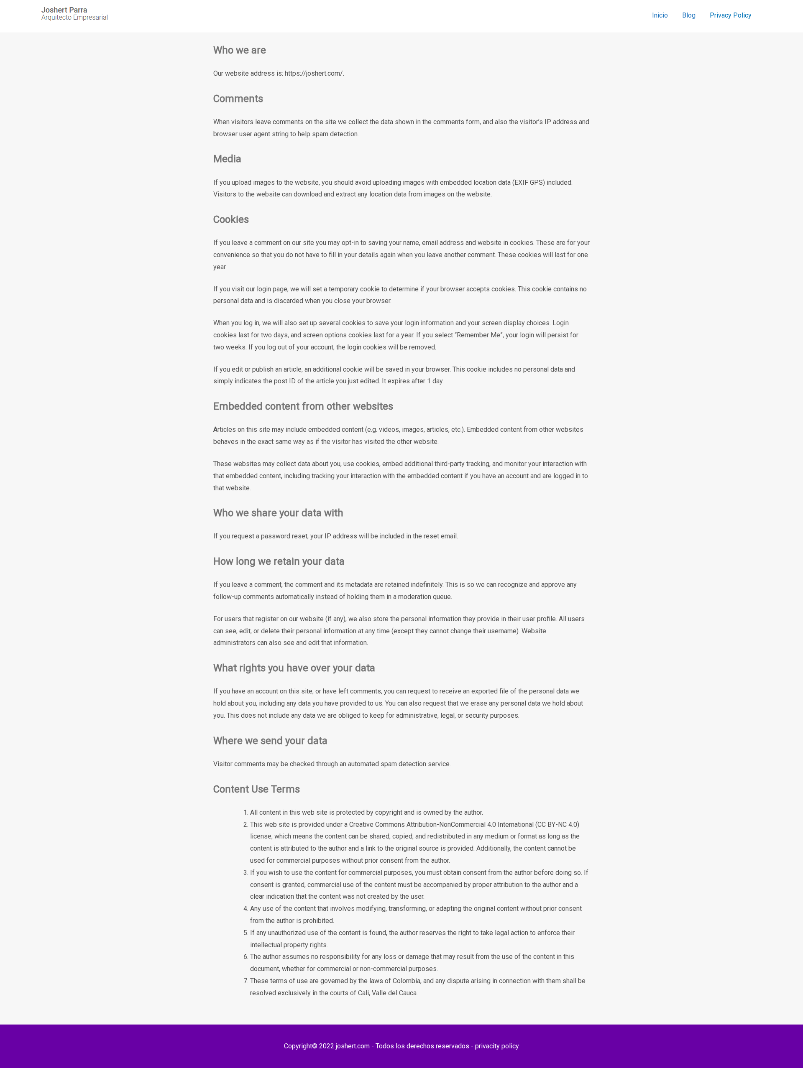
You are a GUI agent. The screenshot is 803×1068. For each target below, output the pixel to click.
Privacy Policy (731, 15)
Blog (689, 15)
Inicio (660, 15)
